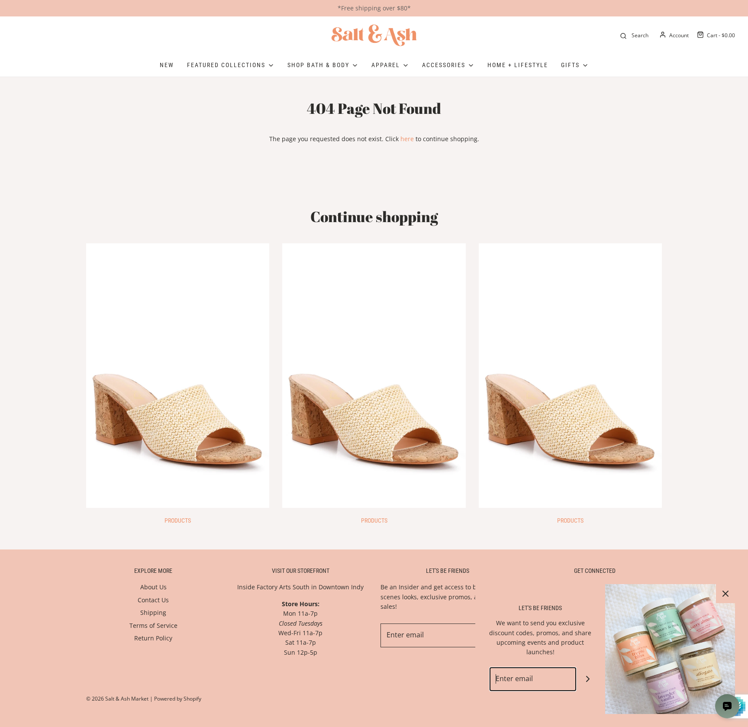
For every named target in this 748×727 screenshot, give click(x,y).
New (167, 64)
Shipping (153, 612)
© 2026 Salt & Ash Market (117, 698)
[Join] (588, 679)
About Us (153, 587)
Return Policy (153, 638)
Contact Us (153, 600)
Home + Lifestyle (517, 64)
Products (177, 520)
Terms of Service (153, 625)
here (407, 139)
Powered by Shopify (177, 698)
